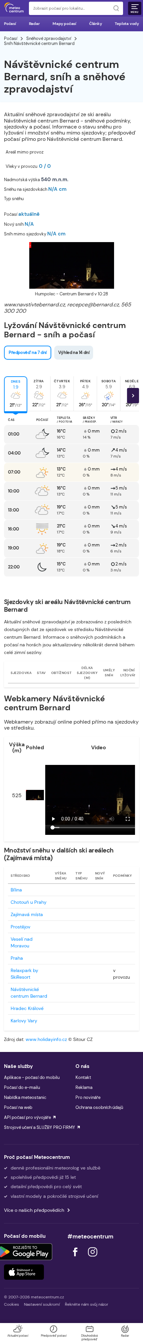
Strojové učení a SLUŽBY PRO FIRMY (39, 1127)
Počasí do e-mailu (22, 1087)
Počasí (10, 23)
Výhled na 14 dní (73, 352)
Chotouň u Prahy (29, 902)
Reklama (83, 1087)
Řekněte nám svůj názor (86, 1304)
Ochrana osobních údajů (99, 1107)
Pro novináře (87, 1097)
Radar (34, 23)
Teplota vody (127, 23)
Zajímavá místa (27, 914)
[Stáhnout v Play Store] (24, 1251)
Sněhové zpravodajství (48, 38)
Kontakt (83, 1077)
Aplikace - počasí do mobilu (32, 1077)
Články (95, 23)
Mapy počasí (64, 23)
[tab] (15, 393)
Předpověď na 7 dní (28, 352)
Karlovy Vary (24, 1021)
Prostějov (20, 927)
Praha (17, 958)
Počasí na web (18, 1107)
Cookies (11, 1304)
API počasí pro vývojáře (27, 1117)
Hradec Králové (27, 1008)
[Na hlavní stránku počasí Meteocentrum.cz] (14, 8)
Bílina (16, 890)
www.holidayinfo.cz (46, 1039)
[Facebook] (76, 1258)
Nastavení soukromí (42, 1304)
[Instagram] (92, 1258)
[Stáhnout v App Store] (24, 1272)
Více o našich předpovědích (34, 1210)
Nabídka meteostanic (25, 1097)
